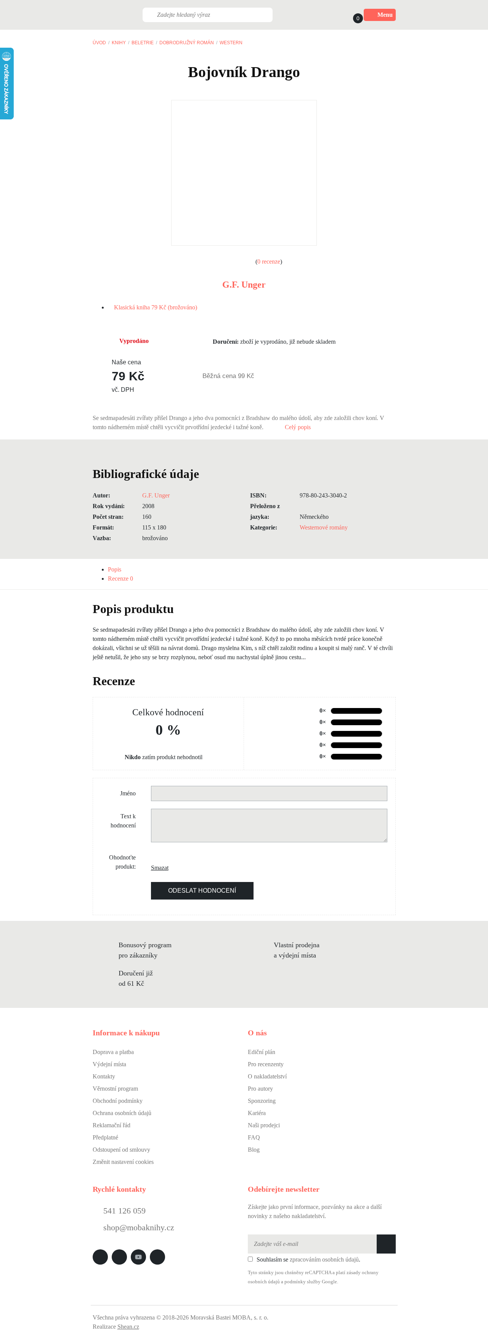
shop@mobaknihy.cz (138, 1227)
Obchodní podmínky (118, 1101)
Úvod (99, 42)
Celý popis (298, 427)
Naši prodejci (264, 1125)
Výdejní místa (109, 1064)
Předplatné (105, 1137)
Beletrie (143, 42)
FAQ (254, 1137)
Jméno (128, 793)
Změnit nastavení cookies (123, 1162)
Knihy (119, 42)
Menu (385, 14)
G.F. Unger (244, 285)
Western (231, 42)
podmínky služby (302, 1281)
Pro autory (260, 1088)
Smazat (156, 867)
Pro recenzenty (266, 1064)
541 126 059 (123, 1210)
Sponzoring (262, 1101)
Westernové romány (324, 527)
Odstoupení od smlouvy (121, 1149)
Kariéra (257, 1113)
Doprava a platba (113, 1052)
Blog (254, 1149)
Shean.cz (128, 1326)
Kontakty (104, 1076)
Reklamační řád (111, 1125)
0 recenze (268, 261)
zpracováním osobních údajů (324, 1259)
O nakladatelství (267, 1076)
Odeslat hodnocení (202, 890)
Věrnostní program (115, 1088)
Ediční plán (261, 1052)
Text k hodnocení (123, 821)
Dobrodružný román (186, 42)
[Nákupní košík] (350, 15)
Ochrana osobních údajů (122, 1113)
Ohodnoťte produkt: (122, 862)
